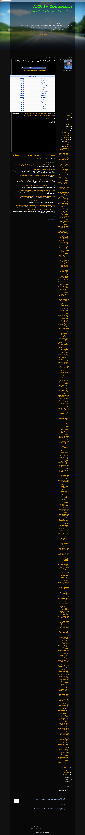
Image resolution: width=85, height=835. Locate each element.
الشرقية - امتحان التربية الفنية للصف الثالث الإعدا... (63, 725)
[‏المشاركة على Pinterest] (14, 113)
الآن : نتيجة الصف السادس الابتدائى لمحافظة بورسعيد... (64, 164)
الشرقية (37, 115)
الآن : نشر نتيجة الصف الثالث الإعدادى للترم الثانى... (64, 208)
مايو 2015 (66, 146)
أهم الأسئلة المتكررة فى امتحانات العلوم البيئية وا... (63, 359)
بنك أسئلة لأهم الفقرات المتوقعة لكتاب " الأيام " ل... (63, 203)
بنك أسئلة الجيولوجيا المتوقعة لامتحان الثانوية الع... (63, 457)
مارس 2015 (66, 770)
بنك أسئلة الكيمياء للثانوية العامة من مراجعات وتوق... (63, 310)
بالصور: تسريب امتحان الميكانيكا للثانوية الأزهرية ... (64, 179)
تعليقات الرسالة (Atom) (42, 159)
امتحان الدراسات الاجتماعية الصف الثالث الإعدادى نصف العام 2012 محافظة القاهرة (35, 205)
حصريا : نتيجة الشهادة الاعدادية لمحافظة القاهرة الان (42, 200)
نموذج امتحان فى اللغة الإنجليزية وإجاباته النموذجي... (64, 510)
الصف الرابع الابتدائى (68, 25)
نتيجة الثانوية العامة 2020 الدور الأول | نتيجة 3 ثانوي (62, 30)
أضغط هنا (22, 78)
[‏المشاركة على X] (16, 113)
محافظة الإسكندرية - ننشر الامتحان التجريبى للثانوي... (63, 462)
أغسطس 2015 (65, 139)
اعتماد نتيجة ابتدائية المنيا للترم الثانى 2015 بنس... (63, 409)
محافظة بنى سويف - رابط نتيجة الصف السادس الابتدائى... (64, 266)
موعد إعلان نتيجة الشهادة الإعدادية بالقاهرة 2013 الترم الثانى (41, 210)
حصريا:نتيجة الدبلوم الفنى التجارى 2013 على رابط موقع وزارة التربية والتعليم (37, 190)
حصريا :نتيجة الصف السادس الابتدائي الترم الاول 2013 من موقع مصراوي (38, 180)
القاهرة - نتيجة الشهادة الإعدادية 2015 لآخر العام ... (64, 252)
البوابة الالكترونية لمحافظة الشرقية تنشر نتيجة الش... (63, 442)
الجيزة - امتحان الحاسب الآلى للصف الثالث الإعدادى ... (63, 617)
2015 (49, 115)
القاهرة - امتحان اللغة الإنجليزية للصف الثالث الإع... (63, 569)
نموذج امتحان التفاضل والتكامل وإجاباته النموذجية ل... (64, 506)
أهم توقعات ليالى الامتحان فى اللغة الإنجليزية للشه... (63, 647)
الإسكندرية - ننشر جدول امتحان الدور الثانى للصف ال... (63, 391)
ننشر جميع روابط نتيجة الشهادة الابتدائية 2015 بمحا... (63, 423)
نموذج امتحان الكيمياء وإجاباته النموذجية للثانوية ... (64, 501)
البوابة (40, 115)
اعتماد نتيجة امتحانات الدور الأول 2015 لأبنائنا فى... (63, 325)
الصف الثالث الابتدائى (22, 23)
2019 (69, 119)
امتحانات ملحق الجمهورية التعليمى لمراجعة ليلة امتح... (63, 763)
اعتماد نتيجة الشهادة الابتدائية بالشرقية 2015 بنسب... (63, 452)
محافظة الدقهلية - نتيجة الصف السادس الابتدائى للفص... (63, 315)
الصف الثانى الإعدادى (24, 25)
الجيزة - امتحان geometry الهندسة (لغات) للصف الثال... (63, 705)
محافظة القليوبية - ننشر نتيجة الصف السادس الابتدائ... (63, 339)
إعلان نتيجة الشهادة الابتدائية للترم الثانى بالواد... (64, 418)
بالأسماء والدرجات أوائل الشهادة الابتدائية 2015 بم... (63, 437)
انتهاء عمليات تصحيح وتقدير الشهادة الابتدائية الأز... (63, 286)
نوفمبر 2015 (66, 133)
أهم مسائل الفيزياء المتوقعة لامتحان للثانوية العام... (65, 372)
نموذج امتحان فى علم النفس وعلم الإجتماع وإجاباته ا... (64, 520)
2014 (69, 777)
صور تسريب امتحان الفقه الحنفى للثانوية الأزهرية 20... (63, 184)
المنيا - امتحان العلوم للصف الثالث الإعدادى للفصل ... (63, 734)
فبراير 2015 (66, 772)
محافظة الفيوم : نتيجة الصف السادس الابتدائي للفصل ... (63, 154)
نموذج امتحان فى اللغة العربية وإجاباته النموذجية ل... (64, 515)
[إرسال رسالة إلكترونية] (21, 113)
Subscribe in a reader (36, 829)
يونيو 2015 (66, 144)
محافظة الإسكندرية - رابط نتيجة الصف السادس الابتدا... (64, 428)
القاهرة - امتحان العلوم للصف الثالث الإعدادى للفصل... (63, 754)
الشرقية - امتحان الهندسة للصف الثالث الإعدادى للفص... (63, 729)
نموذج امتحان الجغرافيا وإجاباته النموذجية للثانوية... (64, 496)
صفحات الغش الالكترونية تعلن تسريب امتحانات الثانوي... (63, 198)
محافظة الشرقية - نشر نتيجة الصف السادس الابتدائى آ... (64, 447)
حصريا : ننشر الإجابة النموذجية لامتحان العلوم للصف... (64, 613)
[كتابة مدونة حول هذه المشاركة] (17, 113)
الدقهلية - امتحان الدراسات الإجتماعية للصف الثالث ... (64, 574)
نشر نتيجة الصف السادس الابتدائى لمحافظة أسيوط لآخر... (63, 193)
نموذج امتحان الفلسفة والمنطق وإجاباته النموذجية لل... (64, 486)
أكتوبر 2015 (66, 135)
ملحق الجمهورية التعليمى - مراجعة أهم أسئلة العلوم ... (63, 481)
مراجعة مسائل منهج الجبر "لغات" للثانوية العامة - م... (64, 367)
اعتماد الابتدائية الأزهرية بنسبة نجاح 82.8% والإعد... (64, 257)
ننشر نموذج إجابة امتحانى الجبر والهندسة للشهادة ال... (63, 583)
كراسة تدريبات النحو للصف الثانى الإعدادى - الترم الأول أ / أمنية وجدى (50, 799)
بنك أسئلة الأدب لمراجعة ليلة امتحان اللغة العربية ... (63, 281)
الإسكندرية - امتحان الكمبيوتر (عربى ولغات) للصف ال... (63, 739)
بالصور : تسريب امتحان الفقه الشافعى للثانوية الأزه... (63, 188)
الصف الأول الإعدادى (34, 25)
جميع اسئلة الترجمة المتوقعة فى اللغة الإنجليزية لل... (64, 237)
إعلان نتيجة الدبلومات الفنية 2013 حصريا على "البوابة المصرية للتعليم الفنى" (37, 175)
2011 (69, 784)
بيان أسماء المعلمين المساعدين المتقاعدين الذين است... (63, 564)
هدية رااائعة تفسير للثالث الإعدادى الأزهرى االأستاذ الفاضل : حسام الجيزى (38, 196)
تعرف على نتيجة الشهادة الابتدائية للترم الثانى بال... (63, 603)
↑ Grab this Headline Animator (42, 34)
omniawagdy (62, 807)
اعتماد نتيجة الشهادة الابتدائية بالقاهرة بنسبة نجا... (63, 554)
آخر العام (45, 115)
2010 (69, 786)
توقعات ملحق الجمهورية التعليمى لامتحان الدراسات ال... (63, 652)
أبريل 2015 (66, 767)
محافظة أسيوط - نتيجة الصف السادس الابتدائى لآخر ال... (63, 354)
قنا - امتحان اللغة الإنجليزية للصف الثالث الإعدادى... (63, 598)
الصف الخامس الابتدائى (57, 25)
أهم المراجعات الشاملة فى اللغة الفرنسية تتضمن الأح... (64, 300)
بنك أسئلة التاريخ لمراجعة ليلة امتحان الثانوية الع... (63, 363)
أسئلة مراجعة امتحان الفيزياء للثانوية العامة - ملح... (63, 377)
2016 (69, 126)
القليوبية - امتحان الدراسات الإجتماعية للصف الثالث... (64, 637)
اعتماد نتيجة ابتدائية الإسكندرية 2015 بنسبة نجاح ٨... (63, 433)
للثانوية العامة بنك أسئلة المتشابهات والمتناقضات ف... (64, 559)
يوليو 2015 (66, 142)
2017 (69, 124)
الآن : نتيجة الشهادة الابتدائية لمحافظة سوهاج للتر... (64, 334)
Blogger (38, 832)
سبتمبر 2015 (66, 137)
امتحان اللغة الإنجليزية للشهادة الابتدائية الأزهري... (64, 593)
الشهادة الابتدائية (30, 115)
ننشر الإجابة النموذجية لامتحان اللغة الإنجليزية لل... (63, 744)
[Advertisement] (43, 17)
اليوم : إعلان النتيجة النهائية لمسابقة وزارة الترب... (64, 174)
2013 (69, 779)
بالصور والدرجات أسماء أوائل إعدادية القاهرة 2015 (64, 247)
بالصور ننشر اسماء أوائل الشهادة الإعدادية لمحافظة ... (63, 349)
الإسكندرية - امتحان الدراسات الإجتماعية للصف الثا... (64, 579)
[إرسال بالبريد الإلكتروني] (18, 113)
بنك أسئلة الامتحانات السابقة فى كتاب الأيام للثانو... (63, 382)
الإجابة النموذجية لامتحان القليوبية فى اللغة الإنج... (63, 661)
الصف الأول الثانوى (58, 27)
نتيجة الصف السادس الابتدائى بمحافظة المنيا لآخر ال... (63, 405)
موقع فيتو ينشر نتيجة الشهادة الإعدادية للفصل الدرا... (64, 213)
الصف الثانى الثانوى (48, 27)
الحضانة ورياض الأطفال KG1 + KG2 (56, 23)
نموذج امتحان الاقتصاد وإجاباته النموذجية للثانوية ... (64, 491)
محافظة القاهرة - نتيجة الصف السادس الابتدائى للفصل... (63, 695)
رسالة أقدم (16, 155)
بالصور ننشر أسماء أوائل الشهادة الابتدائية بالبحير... (63, 344)
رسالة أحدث (51, 155)
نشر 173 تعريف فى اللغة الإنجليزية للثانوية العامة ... (63, 540)
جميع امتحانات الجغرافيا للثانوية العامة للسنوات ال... (63, 467)
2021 (69, 115)
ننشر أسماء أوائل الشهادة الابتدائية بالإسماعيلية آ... (63, 395)
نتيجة (25, 115)
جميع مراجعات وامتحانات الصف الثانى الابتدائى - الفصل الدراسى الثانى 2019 (48, 808)
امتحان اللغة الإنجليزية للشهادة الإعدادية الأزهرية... (64, 588)
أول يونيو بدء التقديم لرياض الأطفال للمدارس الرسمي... (64, 261)
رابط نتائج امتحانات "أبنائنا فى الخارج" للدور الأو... (64, 320)
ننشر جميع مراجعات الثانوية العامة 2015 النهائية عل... (64, 271)
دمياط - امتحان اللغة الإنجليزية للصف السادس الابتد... (64, 715)
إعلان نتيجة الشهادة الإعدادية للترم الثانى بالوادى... (64, 413)
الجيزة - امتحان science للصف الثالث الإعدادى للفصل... (63, 681)
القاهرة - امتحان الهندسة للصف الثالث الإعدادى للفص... (63, 676)
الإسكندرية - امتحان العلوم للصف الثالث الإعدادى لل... (64, 686)
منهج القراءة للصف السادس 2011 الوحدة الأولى (44, 169)
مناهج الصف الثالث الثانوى (36, 27)
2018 (69, 122)
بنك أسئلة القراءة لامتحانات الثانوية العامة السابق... (63, 159)
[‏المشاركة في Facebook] (15, 113)
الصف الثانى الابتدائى (33, 23)
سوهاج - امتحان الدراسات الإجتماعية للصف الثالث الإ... (64, 622)
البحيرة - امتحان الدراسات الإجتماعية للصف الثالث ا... (64, 642)
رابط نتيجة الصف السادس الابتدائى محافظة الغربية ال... (64, 276)
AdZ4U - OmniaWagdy (53, 6)
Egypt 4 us (62, 798)
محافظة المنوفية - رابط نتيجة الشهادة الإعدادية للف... (63, 232)
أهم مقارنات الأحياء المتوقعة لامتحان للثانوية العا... (65, 305)
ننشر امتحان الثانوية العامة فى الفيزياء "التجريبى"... (64, 222)
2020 (69, 117)
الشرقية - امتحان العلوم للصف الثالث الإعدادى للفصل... (63, 671)
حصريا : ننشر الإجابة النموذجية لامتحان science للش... (64, 608)
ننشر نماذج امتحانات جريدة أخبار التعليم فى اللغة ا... (63, 700)
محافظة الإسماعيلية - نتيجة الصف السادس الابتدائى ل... (64, 400)
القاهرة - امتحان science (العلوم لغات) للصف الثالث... (63, 749)
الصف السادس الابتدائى (46, 25)
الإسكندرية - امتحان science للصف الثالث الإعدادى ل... (64, 690)
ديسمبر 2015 (66, 130)
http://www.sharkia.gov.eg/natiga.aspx (34, 70)
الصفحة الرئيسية (68, 23)
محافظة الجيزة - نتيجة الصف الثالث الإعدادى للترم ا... (64, 330)
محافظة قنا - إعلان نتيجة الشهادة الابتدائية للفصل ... (63, 227)
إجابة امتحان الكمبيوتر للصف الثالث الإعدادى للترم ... (63, 627)
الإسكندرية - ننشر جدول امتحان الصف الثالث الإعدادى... (63, 387)
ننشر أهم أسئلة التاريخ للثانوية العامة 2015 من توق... (63, 242)
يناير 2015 (66, 774)
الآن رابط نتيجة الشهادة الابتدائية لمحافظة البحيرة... (64, 291)
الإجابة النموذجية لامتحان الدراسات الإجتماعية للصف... (63, 666)
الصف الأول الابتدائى (44, 23)
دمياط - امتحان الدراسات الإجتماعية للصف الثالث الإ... (63, 710)
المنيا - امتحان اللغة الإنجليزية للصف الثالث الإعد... (63, 720)
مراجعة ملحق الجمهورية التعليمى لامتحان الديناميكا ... (63, 169)
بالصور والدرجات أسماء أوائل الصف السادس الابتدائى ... (64, 549)
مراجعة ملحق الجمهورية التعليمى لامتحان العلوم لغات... (63, 759)
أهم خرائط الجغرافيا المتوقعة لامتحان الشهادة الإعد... (64, 656)
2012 (69, 782)
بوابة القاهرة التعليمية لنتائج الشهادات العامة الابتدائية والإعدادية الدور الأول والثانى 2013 (35, 165)
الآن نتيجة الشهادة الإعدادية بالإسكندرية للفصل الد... (64, 295)
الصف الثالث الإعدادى (68, 27)
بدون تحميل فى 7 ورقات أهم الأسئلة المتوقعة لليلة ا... (63, 535)
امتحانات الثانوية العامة (24, 27)
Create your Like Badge (51, 219)
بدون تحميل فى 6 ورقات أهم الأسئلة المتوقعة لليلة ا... (63, 530)
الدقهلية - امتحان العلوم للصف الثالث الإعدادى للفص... (63, 632)
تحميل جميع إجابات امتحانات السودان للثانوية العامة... (64, 476)
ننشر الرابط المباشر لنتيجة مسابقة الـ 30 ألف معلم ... (64, 149)
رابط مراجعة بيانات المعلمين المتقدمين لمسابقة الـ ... (64, 525)
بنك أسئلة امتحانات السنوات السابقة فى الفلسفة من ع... (64, 544)
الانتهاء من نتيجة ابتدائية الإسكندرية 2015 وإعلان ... (63, 471)
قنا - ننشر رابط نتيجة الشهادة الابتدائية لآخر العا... (64, 218)
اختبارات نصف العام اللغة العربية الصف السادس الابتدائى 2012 (40, 185)
